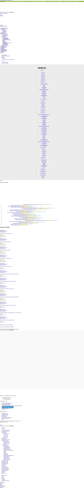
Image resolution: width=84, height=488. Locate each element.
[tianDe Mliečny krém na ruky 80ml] (12, 217)
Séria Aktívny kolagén (6, 39)
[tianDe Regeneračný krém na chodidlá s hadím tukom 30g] (12, 204)
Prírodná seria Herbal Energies (8, 450)
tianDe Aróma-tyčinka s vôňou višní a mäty (14, 212)
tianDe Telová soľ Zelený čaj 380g (19, 214)
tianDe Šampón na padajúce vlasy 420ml (19, 223)
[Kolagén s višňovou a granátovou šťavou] (9, 219)
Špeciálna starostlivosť (6, 45)
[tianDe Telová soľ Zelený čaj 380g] (8, 214)
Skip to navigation (3, 0)
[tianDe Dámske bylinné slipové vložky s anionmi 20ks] (8, 277)
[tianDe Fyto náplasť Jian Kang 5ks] (4, 245)
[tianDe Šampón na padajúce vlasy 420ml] (7, 223)
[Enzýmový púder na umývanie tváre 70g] (5, 221)
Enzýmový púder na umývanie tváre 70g (15, 221)
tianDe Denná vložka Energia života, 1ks (6, 233)
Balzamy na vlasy (5, 34)
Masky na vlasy (5, 35)
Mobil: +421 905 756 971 (6, 398)
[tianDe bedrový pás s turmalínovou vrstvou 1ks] (10, 222)
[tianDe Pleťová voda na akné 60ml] (7, 213)
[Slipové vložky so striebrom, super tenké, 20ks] (4, 315)
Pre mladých (4, 42)
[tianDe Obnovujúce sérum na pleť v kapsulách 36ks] (7, 215)
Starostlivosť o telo (5, 413)
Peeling (4, 41)
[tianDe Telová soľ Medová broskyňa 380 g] (5, 210)
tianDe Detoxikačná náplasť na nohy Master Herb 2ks (8, 305)
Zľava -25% (4, 31)
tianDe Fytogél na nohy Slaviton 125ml (6, 258)
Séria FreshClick (5, 43)
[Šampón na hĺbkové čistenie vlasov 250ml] (6, 209)
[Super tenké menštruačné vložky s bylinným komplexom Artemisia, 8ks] (13, 220)
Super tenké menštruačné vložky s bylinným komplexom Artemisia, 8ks (36, 220)
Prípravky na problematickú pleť (7, 42)
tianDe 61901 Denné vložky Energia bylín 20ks (7, 288)
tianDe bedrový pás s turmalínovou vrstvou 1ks (25, 222)
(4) (4, 235)
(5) (4, 252)
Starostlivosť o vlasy (5, 414)
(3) (4, 291)
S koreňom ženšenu (5, 35)
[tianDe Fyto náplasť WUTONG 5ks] (4, 237)
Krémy (4, 40)
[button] (2, 240)
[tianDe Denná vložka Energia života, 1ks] (8, 229)
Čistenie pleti (6, 453)
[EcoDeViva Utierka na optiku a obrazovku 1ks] (6, 207)
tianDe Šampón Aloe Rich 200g (16, 205)
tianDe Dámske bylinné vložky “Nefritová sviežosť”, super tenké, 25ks (10, 312)
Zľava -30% (4, 32)
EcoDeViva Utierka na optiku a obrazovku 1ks (18, 207)
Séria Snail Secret (6, 446)
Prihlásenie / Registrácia (5, 480)
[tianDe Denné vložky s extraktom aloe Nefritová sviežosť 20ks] (8, 292)
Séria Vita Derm (5, 44)
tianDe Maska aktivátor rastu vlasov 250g (20, 218)
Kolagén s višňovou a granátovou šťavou (22, 219)
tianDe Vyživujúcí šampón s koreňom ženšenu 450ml (24, 211)
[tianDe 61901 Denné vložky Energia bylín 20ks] (11, 284)
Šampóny (4, 36)
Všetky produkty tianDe (5, 418)
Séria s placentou (5, 37)
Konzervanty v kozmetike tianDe (9, 59)
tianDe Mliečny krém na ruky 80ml (27, 217)
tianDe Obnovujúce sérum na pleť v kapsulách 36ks (21, 215)
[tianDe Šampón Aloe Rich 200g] (6, 205)
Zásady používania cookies (6, 404)
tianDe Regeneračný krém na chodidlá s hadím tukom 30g (32, 204)
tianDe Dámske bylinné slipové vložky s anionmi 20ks (8, 281)
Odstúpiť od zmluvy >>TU (7, 407)
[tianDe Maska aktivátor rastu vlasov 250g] (8, 218)
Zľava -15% (4, 30)
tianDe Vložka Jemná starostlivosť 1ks (6, 266)
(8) (4, 244)
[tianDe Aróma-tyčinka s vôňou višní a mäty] (4, 212)
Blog (2, 419)
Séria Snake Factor (7, 448)
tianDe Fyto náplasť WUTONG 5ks (5, 241)
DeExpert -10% (5, 30)
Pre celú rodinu (4, 416)
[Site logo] (8, 11)
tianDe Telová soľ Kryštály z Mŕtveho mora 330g (15, 206)
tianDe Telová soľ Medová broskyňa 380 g (16, 210)
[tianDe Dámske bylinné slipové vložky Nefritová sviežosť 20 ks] (10, 269)
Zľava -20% (4, 31)
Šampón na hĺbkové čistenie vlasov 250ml (16, 209)
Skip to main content (9, 0)
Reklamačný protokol (5, 408)
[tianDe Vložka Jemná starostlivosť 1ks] (2, 262)
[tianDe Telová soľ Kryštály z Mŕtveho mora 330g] (5, 206)
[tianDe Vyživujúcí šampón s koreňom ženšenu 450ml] (9, 211)
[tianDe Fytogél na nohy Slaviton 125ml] (5, 254)
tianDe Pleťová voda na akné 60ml (17, 213)
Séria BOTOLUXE (5, 43)
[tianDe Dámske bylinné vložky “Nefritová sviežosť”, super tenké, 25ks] (2, 308)
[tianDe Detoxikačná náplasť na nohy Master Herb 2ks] (7, 301)
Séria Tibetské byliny (6, 38)
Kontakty (3, 409)
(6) (4, 260)
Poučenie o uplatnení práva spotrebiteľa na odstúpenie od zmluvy (12, 405)
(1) (4, 299)
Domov (1, 326)
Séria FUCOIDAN (5, 44)
